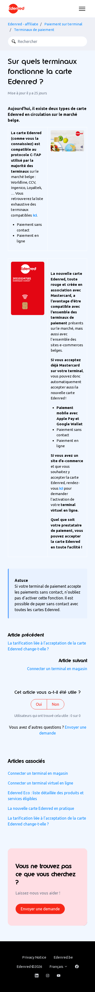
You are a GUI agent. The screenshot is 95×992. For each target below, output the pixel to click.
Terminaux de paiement (34, 30)
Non (55, 704)
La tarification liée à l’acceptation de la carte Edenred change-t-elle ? (47, 821)
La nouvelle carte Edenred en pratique (41, 808)
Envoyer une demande (40, 909)
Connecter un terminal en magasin (57, 668)
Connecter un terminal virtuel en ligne (40, 783)
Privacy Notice (34, 957)
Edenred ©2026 (29, 966)
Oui (39, 704)
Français (56, 966)
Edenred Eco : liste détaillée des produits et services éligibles (46, 796)
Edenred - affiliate (23, 24)
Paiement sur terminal (63, 24)
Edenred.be (63, 957)
